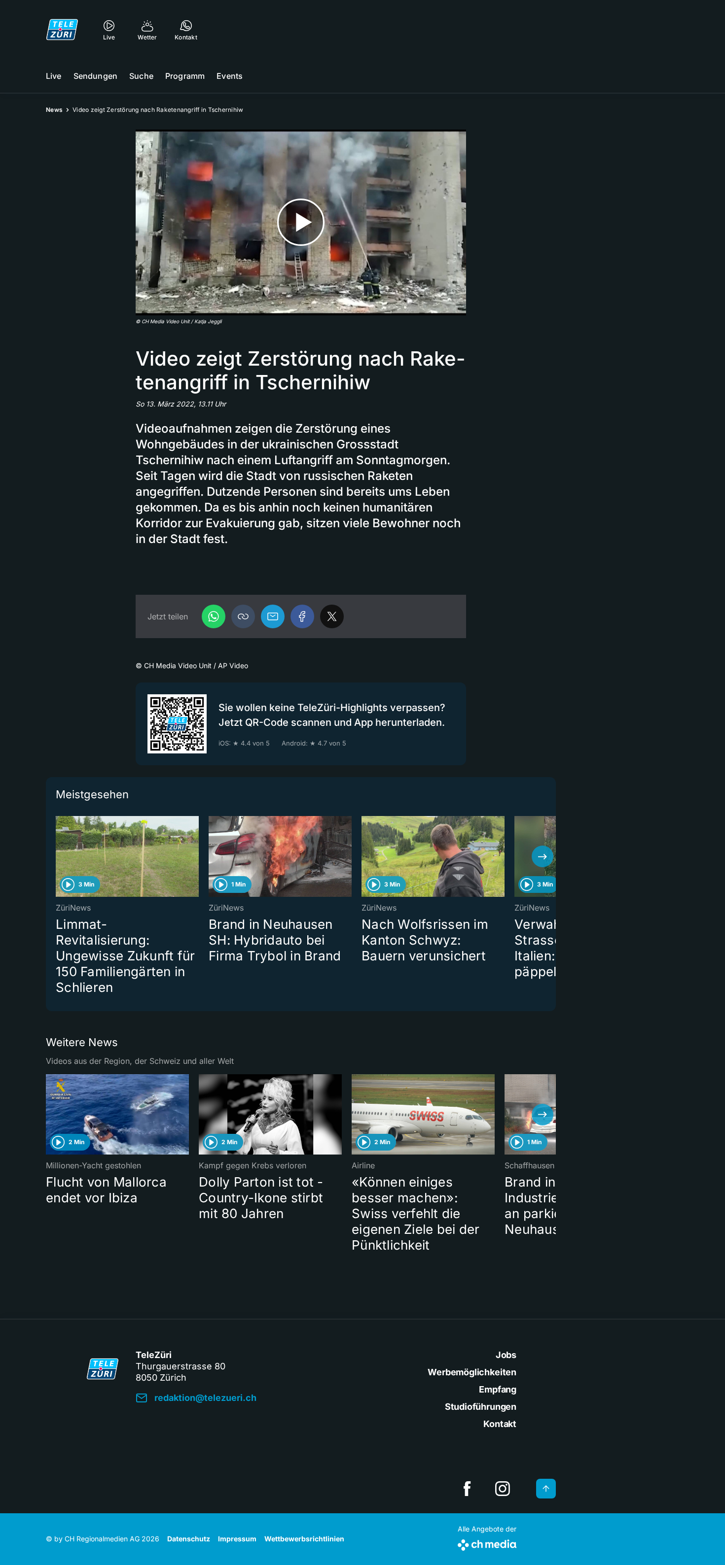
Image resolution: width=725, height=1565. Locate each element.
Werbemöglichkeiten (472, 1372)
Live (54, 76)
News (54, 109)
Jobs (506, 1355)
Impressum (237, 1538)
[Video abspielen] (301, 222)
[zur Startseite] (62, 29)
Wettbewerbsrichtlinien (304, 1538)
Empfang (497, 1389)
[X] (332, 616)
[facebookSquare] (467, 1488)
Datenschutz (188, 1538)
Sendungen (95, 76)
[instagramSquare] (502, 1488)
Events (230, 76)
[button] (243, 616)
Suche (141, 76)
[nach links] (59, 856)
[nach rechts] (542, 856)
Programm (185, 76)
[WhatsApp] (213, 616)
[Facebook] (302, 616)
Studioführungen (480, 1406)
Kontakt (499, 1424)
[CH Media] (487, 1543)
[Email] (273, 616)
